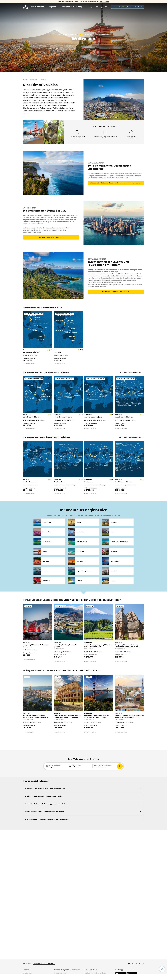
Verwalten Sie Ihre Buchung (72, 7)
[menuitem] (55, 766)
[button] (101, 7)
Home (25, 79)
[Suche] (97, 7)
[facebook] (136, 964)
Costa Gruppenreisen (60, 973)
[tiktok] (139, 964)
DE (106, 7)
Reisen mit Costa (37, 7)
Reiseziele (33, 79)
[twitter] (132, 964)
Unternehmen (27, 973)
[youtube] (143, 964)
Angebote (53, 7)
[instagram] (129, 964)
